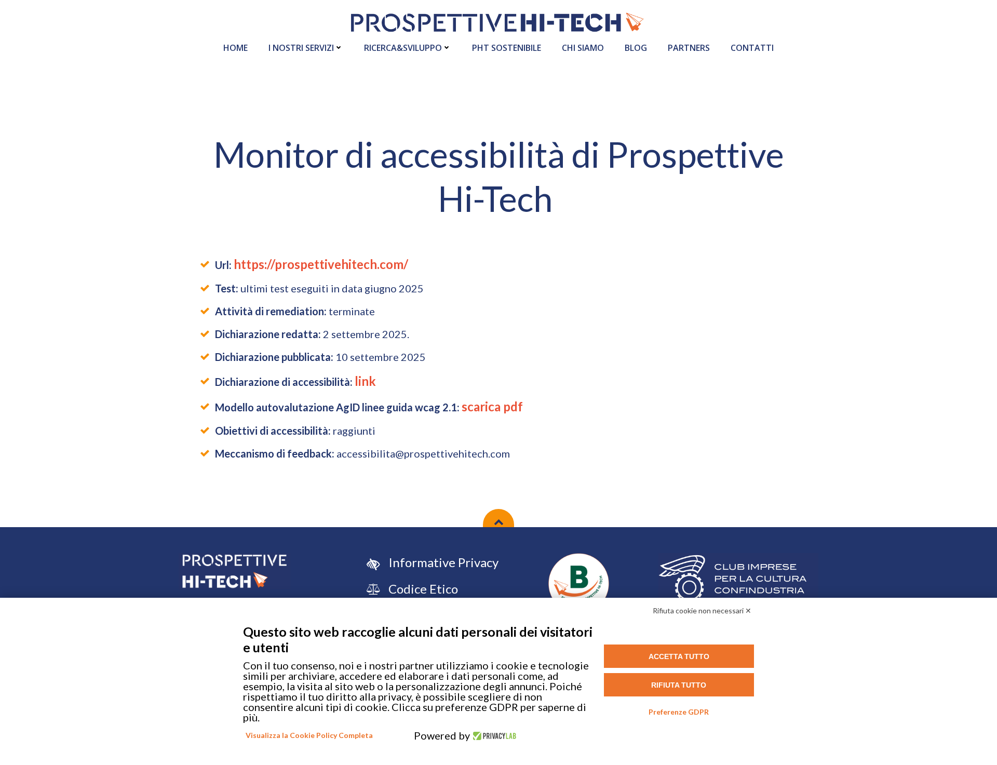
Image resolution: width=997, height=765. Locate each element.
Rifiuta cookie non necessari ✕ (702, 610)
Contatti (752, 47)
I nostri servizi (301, 47)
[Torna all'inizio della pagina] (498, 518)
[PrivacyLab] (493, 735)
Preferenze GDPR (679, 711)
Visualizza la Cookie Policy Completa (309, 735)
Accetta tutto (679, 656)
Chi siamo (583, 47)
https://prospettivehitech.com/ (321, 264)
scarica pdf (492, 406)
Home (235, 47)
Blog (636, 47)
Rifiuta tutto (678, 685)
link (365, 380)
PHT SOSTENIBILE (506, 47)
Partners (689, 47)
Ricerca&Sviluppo (403, 47)
